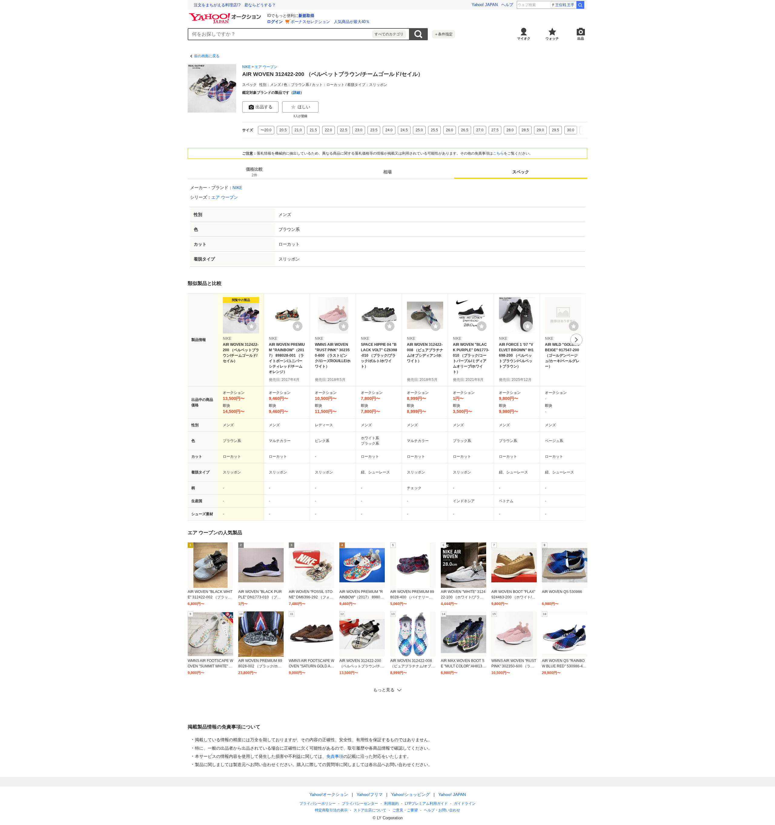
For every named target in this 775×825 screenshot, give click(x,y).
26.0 (449, 130)
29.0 (540, 130)
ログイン (275, 21)
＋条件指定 (443, 34)
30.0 (570, 130)
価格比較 (254, 172)
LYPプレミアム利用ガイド (426, 803)
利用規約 (391, 803)
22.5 (343, 130)
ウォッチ (552, 38)
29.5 (555, 130)
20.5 (283, 130)
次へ (576, 340)
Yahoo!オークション (328, 794)
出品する (264, 106)
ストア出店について (370, 810)
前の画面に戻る (206, 56)
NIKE (246, 67)
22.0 (328, 130)
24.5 (404, 130)
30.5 (585, 130)
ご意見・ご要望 (405, 810)
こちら (498, 153)
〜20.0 (266, 130)
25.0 (419, 130)
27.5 (495, 130)
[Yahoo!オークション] (226, 15)
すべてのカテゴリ (389, 34)
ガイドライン (465, 803)
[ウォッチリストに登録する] (251, 326)
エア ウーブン (266, 67)
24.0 (389, 130)
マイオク (523, 38)
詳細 (296, 92)
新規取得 (306, 15)
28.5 (525, 130)
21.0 (298, 130)
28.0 (510, 130)
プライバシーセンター (360, 803)
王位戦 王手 (564, 5)
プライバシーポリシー (317, 803)
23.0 (358, 130)
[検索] (580, 5)
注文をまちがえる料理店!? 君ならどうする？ (235, 5)
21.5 (313, 130)
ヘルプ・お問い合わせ (442, 810)
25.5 (434, 130)
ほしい (304, 106)
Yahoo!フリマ (370, 794)
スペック (520, 171)
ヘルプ (507, 4)
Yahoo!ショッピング (410, 794)
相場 (387, 171)
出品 (580, 38)
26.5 (464, 130)
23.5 (374, 130)
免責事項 (334, 756)
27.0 (479, 130)
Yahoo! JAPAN (485, 4)
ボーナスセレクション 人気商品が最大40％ (330, 21)
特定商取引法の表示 (331, 810)
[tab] (254, 172)
